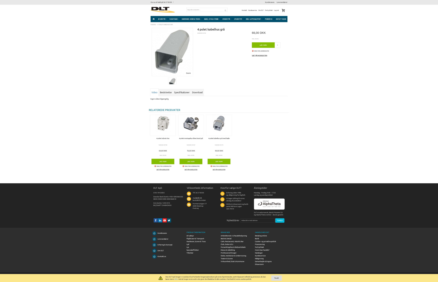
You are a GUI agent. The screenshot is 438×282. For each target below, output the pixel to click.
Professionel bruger (228, 253)
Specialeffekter (192, 250)
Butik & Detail (226, 239)
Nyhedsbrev (233, 220)
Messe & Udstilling (228, 250)
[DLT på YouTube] (165, 220)
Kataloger (259, 253)
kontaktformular (199, 200)
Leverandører (282, 2)
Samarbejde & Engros (263, 261)
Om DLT (261, 10)
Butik (257, 239)
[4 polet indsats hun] (163, 125)
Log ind (276, 10)
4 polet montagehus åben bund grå (191, 138)
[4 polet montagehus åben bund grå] (191, 125)
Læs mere (230, 209)
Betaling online (261, 236)
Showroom (259, 264)
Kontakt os (162, 256)
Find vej (196, 208)
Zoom (188, 73)
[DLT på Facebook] (156, 220)
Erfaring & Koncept (165, 245)
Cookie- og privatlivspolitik (265, 241)
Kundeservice (252, 10)
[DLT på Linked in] (160, 220)
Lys (187, 247)
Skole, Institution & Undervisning (233, 256)
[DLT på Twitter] (169, 220)
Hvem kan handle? (262, 250)
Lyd (187, 244)
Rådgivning (259, 259)
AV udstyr (190, 236)
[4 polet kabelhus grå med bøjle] (219, 125)
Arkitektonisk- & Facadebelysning (234, 236)
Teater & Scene (227, 259)
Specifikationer (182, 92)
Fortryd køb (269, 10)
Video (154, 92)
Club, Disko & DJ (227, 244)
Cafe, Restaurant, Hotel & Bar (232, 241)
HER (176, 279)
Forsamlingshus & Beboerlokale (233, 247)
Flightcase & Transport (195, 239)
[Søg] (225, 10)
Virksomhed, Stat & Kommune (232, 261)
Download (197, 92)
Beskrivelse (166, 92)
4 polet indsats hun (162, 138)
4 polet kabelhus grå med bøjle (219, 138)
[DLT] (163, 10)
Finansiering (260, 244)
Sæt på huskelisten (259, 55)
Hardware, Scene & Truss (196, 241)
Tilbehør (189, 253)
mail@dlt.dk (197, 198)
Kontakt (244, 10)
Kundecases (269, 2)
